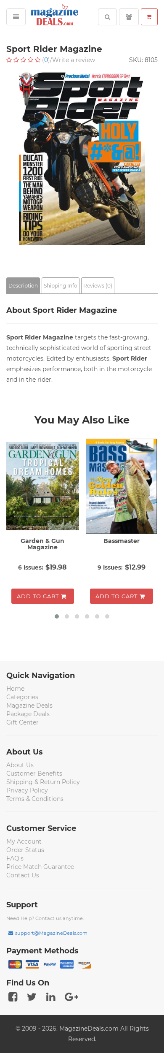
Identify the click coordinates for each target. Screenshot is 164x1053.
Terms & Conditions (34, 799)
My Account (24, 841)
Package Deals (28, 714)
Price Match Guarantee (40, 867)
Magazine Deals (29, 705)
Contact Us (22, 875)
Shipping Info (60, 285)
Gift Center (22, 722)
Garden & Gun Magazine (42, 544)
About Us (20, 765)
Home (15, 688)
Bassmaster (121, 541)
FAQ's (15, 858)
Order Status (25, 850)
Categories (22, 697)
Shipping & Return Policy (43, 782)
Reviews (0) (97, 285)
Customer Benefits (34, 773)
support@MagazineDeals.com (51, 933)
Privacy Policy (27, 790)
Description (23, 285)
